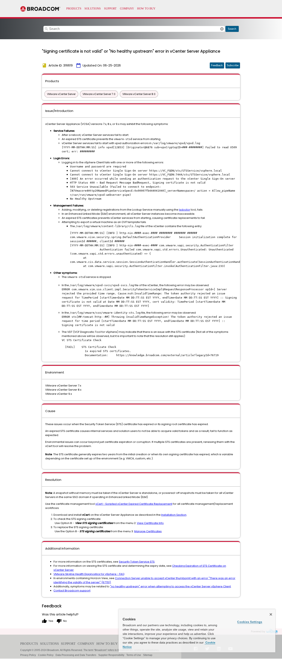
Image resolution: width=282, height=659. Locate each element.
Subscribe (233, 65)
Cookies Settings (249, 621)
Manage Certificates (148, 531)
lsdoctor (184, 210)
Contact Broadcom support (71, 591)
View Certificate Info (150, 523)
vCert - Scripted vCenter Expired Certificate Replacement (133, 504)
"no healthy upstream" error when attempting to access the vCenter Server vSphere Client (170, 586)
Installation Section (173, 515)
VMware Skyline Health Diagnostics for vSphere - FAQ (88, 574)
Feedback (217, 65)
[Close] (271, 614)
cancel (222, 29)
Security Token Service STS (137, 562)
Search (232, 28)
